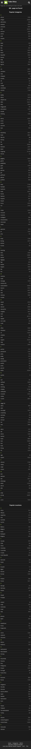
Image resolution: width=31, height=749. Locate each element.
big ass (15, 62)
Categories (15, 743)
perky (15, 365)
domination (15, 109)
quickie (15, 375)
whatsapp (15, 481)
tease (15, 438)
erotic (15, 121)
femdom (15, 146)
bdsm (15, 52)
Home (9, 743)
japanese (15, 229)
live (15, 271)
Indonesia (15, 607)
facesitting (15, 132)
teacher (15, 436)
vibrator (15, 462)
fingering (15, 151)
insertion (15, 215)
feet (15, 144)
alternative (15, 22)
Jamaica (15, 616)
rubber (15, 396)
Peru (15, 663)
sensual (15, 420)
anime (15, 33)
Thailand (15, 708)
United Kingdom (15, 720)
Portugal (15, 670)
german (15, 170)
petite (15, 370)
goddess (15, 179)
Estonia (15, 571)
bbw (15, 50)
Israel (15, 609)
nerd (15, 314)
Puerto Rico (15, 673)
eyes (15, 128)
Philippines (15, 665)
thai (15, 443)
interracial (15, 222)
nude (15, 323)
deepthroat (15, 99)
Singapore (15, 684)
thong (15, 448)
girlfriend (15, 175)
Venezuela (15, 727)
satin (15, 408)
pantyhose (15, 351)
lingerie (15, 267)
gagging (15, 158)
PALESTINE (15, 658)
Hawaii (15, 595)
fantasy (15, 139)
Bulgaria (15, 536)
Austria (15, 522)
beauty (15, 57)
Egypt (15, 569)
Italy (15, 611)
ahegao (15, 19)
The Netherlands (15, 710)
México (15, 642)
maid (15, 278)
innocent (15, 212)
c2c (15, 69)
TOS (27, 746)
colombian (15, 88)
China (15, 545)
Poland (15, 668)
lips (15, 269)
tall (15, 431)
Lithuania (15, 637)
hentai (15, 194)
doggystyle (15, 106)
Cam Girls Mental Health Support (12, 746)
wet (15, 478)
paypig (15, 358)
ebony (15, 118)
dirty (15, 104)
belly (15, 59)
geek (15, 168)
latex (15, 252)
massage (15, 281)
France (15, 581)
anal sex (15, 31)
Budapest (15, 534)
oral (15, 337)
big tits (15, 64)
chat (15, 74)
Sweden (15, 696)
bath (15, 45)
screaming (15, 412)
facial (15, 135)
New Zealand (15, 651)
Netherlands (15, 649)
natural (15, 307)
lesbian (15, 264)
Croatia (15, 552)
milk (15, 292)
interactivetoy (15, 219)
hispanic (15, 198)
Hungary (15, 597)
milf (15, 290)
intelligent (15, 217)
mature (15, 288)
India (15, 604)
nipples (15, 318)
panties (15, 349)
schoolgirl (15, 410)
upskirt (15, 457)
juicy (15, 234)
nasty (15, 304)
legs (15, 262)
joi (15, 231)
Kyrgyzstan (15, 628)
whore (15, 485)
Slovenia (15, 689)
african (15, 17)
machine (15, 276)
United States (15, 722)
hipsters (15, 196)
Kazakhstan (15, 623)
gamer (15, 161)
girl (15, 172)
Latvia (15, 633)
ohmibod (15, 330)
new (15, 316)
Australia (15, 520)
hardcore (15, 189)
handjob (15, 186)
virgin (15, 467)
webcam (15, 476)
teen (15, 441)
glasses (15, 177)
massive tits (15, 283)
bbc (15, 48)
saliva (15, 405)
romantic (15, 394)
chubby (15, 78)
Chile (15, 543)
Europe (15, 574)
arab (15, 36)
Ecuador (15, 567)
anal (15, 29)
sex (15, 422)
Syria (15, 701)
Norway (15, 654)
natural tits (15, 309)
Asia (15, 517)
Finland (15, 578)
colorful (15, 90)
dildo (15, 102)
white (15, 483)
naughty (15, 311)
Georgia (15, 585)
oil (15, 332)
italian (15, 224)
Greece (15, 590)
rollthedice (15, 391)
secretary (15, 415)
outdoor (15, 344)
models (15, 297)
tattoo (15, 434)
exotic (15, 123)
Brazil (15, 531)
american (15, 26)
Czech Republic (15, 555)
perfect (15, 363)
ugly (15, 455)
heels (15, 191)
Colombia (15, 548)
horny (15, 203)
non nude (15, 321)
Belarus (15, 527)
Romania (15, 677)
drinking (15, 114)
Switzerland (15, 698)
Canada (15, 541)
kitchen (15, 243)
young (15, 495)
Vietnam (15, 729)
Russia (15, 680)
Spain (15, 694)
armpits (15, 38)
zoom (15, 500)
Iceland (15, 602)
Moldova (15, 644)
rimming (15, 387)
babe (15, 43)
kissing (15, 241)
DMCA (21, 743)
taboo (15, 429)
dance (15, 97)
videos (15, 464)
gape (15, 165)
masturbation (15, 285)
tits (15, 450)
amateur (15, 24)
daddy (15, 95)
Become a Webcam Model (15, 744)
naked (15, 302)
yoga (15, 492)
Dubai (15, 562)
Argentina (15, 515)
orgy (15, 342)
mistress (15, 295)
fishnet (15, 154)
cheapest (15, 76)
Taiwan (15, 705)
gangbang (15, 163)
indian (15, 210)
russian (15, 398)
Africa (15, 510)
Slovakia (15, 687)
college (15, 85)
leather (15, 257)
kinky (15, 238)
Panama (15, 661)
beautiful (15, 55)
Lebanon (15, 635)
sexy (15, 424)
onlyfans (15, 335)
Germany (15, 588)
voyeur (15, 469)
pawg (15, 356)
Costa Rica (15, 550)
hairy (15, 184)
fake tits (15, 137)
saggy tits (15, 403)
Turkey (15, 713)
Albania (15, 512)
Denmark (15, 560)
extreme (15, 125)
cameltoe (15, 71)
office (15, 328)
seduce (15, 417)
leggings (15, 259)
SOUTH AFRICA (15, 691)
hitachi (15, 201)
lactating (15, 250)
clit (15, 81)
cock (15, 83)
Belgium (15, 529)
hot (15, 205)
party (15, 354)
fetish (15, 149)
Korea (15, 625)
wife (15, 488)
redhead (15, 382)
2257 (23, 746)
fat (15, 142)
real (15, 380)
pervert (15, 368)
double (15, 111)
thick (15, 445)
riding (15, 384)
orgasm (15, 339)
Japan (15, 618)
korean (15, 245)
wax (15, 474)
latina (15, 255)
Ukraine (15, 717)
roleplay (15, 389)
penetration (15, 361)
